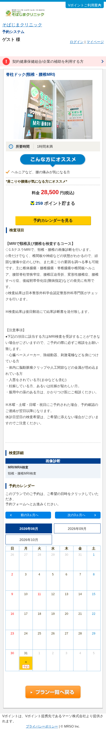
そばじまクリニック (22, 24)
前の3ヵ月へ (29, 515)
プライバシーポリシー (42, 726)
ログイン (77, 42)
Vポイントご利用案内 (84, 5)
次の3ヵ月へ (76, 515)
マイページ (95, 42)
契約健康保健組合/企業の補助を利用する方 (48, 61)
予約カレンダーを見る (53, 220)
